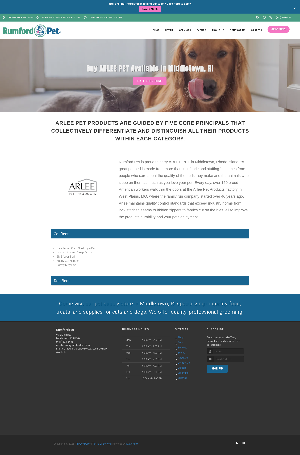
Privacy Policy (83, 443)
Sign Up (217, 368)
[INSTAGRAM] (264, 18)
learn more (150, 9)
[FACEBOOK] (257, 18)
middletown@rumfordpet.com (73, 345)
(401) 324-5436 (64, 341)
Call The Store (149, 81)
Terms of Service (101, 443)
